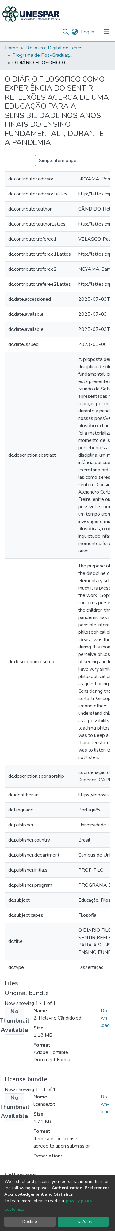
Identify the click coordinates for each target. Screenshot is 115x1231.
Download (105, 1018)
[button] (75, 32)
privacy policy (79, 1201)
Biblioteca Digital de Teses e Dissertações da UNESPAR (56, 48)
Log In (88, 32)
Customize (14, 1209)
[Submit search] (65, 32)
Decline (29, 1222)
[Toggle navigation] (106, 32)
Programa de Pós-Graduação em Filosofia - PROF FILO (43, 55)
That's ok (83, 1222)
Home (11, 48)
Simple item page (57, 160)
